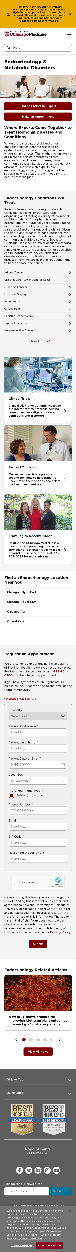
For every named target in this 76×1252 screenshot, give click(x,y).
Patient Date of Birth (24, 758)
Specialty (15, 710)
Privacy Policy (60, 932)
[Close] (70, 1211)
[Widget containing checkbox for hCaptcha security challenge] (38, 882)
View (58, 18)
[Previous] (18, 1040)
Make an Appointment (38, 116)
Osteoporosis (12, 308)
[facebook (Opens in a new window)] (19, 1170)
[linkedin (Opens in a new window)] (38, 1170)
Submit (38, 944)
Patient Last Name (22, 742)
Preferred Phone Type (24, 790)
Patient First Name (22, 726)
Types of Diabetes (15, 323)
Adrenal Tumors (13, 272)
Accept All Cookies (49, 1245)
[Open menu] (69, 34)
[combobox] (11, 780)
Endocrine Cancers (15, 287)
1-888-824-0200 (38, 1151)
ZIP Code (15, 836)
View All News (38, 1051)
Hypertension (12, 301)
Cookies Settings (21, 1245)
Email (13, 820)
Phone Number (19, 804)
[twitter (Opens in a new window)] (28, 1170)
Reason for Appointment (26, 852)
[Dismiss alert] (70, 14)
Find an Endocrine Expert (38, 106)
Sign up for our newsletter (23, 1184)
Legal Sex (16, 774)
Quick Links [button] (14, 1093)
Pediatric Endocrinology (18, 316)
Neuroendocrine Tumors (18, 330)
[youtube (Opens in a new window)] (56, 1170)
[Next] (58, 1040)
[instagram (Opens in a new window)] (47, 1170)
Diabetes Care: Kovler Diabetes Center (27, 279)
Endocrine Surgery (15, 294)
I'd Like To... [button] (15, 1079)
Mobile (20, 795)
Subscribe (60, 1191)
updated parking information (39, 20)
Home (38, 795)
